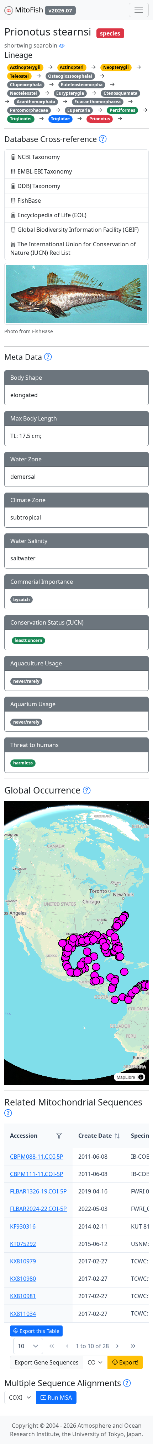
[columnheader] (99, 1136)
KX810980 (23, 1279)
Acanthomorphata (36, 102)
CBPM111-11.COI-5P (36, 1174)
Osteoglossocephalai (70, 76)
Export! (128, 1362)
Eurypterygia (70, 93)
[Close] (141, 12)
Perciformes (122, 110)
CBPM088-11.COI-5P (36, 1156)
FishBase (28, 200)
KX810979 (23, 1261)
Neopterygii (116, 67)
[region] (76, 943)
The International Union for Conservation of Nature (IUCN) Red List (73, 248)
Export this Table (38, 1331)
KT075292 (23, 1244)
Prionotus (99, 119)
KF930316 (23, 1226)
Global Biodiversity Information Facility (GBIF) (77, 230)
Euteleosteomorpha (81, 85)
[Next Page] (117, 1346)
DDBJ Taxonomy (38, 186)
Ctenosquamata (120, 93)
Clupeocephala (26, 85)
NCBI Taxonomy (38, 157)
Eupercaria (78, 110)
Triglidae (60, 119)
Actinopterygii (25, 67)
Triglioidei (21, 119)
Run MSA (59, 1397)
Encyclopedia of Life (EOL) (51, 215)
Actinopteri (72, 67)
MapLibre (126, 1077)
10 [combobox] (21, 1346)
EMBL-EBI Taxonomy (44, 171)
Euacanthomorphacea (97, 102)
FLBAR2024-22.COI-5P (38, 1209)
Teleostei (19, 76)
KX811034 (23, 1314)
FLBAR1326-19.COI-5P (38, 1191)
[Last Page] (133, 1346)
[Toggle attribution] (141, 1077)
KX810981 (23, 1296)
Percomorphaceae (29, 110)
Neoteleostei (23, 93)
